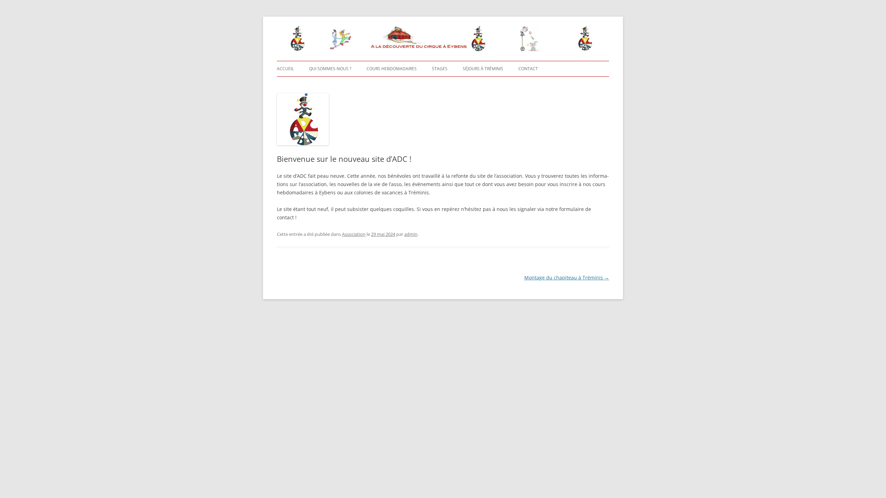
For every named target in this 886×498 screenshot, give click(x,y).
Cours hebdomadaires (392, 69)
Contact (528, 69)
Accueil (285, 69)
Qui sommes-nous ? (330, 69)
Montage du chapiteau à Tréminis (566, 277)
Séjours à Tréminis (483, 69)
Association (353, 234)
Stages (439, 69)
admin (410, 234)
